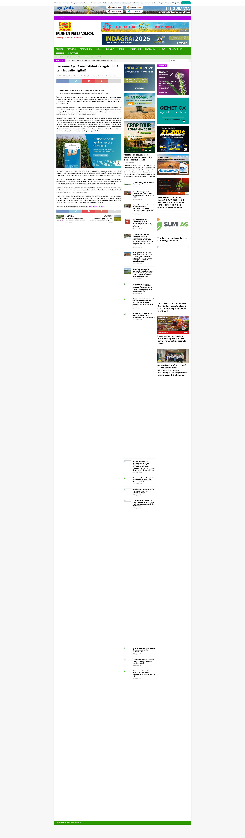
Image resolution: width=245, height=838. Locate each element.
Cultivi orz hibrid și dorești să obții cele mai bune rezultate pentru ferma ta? (143, 479)
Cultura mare (73, 53)
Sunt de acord (186, 3)
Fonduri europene (134, 49)
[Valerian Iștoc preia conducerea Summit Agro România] (127, 184)
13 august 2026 (138, 247)
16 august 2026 (138, 199)
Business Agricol (73, 76)
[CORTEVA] (173, 94)
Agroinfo (59, 49)
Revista (69, 57)
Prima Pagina (59, 57)
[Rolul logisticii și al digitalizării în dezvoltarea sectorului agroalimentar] (127, 649)
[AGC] (173, 151)
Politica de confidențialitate (171, 3)
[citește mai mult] (149, 176)
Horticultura (150, 49)
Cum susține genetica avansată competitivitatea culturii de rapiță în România (143, 661)
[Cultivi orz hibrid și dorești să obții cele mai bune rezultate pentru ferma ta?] (127, 479)
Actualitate (71, 49)
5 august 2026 (137, 665)
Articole (77, 57)
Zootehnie (60, 53)
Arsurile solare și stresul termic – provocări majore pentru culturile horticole (143, 490)
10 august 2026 (138, 319)
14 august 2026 (138, 229)
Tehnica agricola (175, 49)
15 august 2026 (138, 214)
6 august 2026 (137, 654)
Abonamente (88, 57)
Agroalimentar (86, 49)
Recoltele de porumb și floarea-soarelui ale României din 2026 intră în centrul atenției (138, 157)
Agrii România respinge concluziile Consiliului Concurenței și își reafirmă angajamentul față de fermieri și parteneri (144, 223)
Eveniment (110, 49)
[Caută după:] (179, 60)
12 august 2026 (138, 278)
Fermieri (121, 49)
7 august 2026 (137, 495)
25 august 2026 (129, 162)
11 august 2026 (138, 308)
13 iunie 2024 (62, 76)
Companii (99, 49)
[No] (243, 3)
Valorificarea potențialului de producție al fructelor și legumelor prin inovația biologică (144, 315)
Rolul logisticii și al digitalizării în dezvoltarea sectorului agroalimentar (144, 649)
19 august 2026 (138, 186)
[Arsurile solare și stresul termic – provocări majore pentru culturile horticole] (127, 491)
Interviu (162, 49)
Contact (98, 57)
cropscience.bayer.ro (97, 207)
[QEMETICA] (173, 122)
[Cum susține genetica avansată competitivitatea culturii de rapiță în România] (127, 661)
